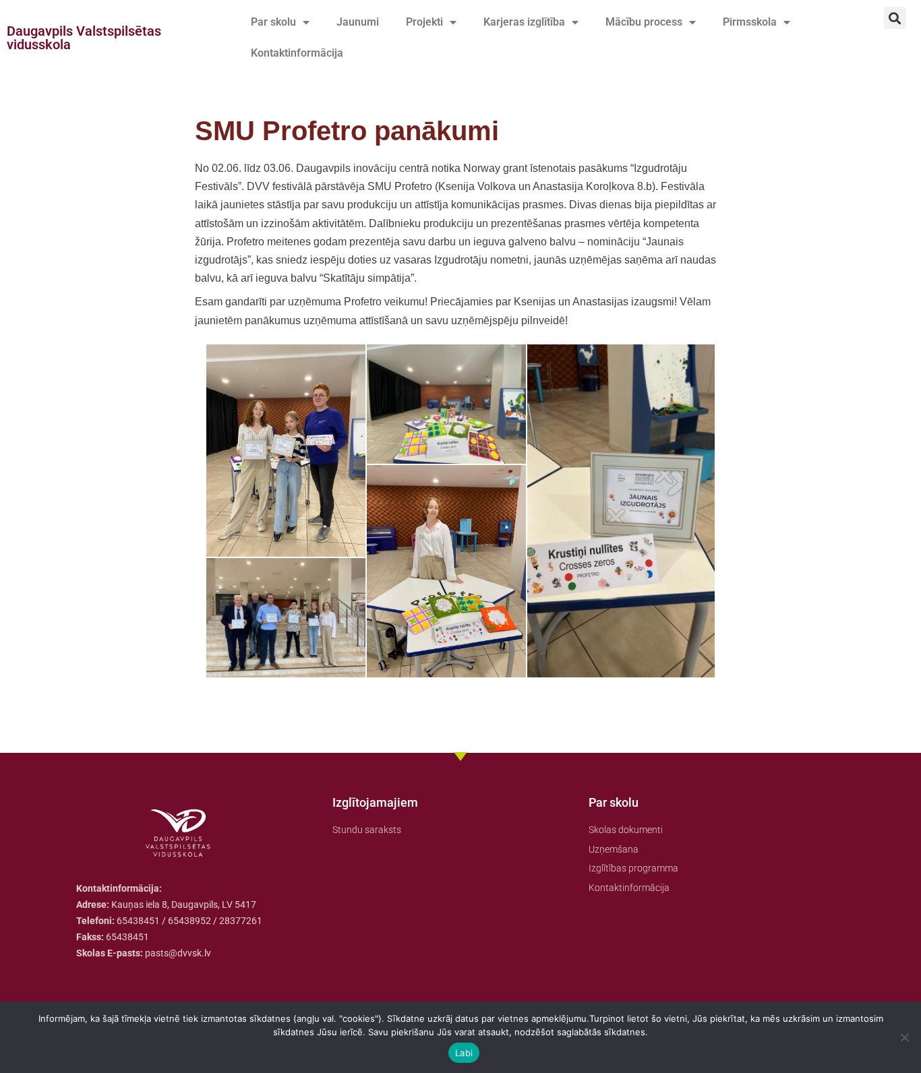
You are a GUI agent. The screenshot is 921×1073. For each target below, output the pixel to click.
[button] (895, 18)
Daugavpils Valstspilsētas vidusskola (84, 38)
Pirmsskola (750, 22)
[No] (904, 1037)
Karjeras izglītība (524, 22)
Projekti (424, 22)
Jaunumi (357, 22)
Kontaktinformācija (297, 53)
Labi (464, 1052)
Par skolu (273, 22)
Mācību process (643, 22)
